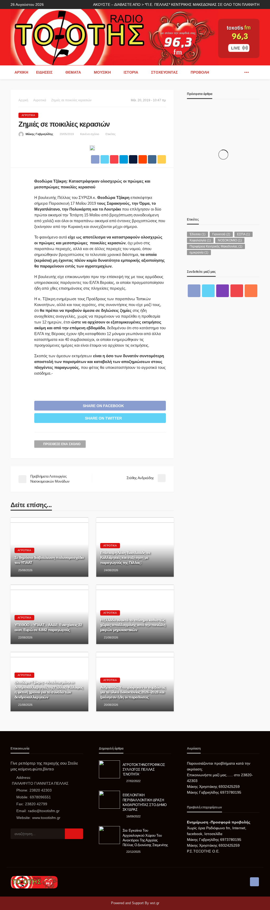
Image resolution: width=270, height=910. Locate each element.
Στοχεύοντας (164, 72)
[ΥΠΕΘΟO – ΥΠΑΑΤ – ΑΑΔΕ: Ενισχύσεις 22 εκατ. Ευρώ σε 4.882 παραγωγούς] (49, 614)
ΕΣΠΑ (243, 234)
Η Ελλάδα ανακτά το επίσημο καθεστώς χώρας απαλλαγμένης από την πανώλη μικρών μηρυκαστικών (132, 625)
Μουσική (102, 72)
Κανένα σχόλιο (89, 134)
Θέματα (73, 72)
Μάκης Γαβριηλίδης (39, 134)
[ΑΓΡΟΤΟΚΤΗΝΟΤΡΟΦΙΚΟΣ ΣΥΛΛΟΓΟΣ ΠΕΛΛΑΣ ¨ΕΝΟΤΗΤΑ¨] (109, 769)
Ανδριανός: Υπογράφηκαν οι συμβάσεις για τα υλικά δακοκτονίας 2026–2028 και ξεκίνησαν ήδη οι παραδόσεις (133, 692)
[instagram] (222, 291)
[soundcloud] (251, 291)
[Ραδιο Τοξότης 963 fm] (114, 36)
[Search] (254, 72)
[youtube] (237, 291)
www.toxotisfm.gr (46, 818)
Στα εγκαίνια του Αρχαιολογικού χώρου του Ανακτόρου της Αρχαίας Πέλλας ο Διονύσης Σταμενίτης (145, 837)
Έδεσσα (197, 234)
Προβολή (200, 72)
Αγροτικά (28, 115)
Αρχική (21, 72)
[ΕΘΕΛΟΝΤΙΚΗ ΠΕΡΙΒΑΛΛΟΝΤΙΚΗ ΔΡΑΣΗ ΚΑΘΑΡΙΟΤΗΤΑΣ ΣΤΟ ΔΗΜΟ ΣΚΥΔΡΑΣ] (109, 800)
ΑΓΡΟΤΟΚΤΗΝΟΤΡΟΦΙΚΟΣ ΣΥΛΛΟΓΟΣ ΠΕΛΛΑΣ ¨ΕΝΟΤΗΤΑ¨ (144, 769)
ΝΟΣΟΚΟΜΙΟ (230, 240)
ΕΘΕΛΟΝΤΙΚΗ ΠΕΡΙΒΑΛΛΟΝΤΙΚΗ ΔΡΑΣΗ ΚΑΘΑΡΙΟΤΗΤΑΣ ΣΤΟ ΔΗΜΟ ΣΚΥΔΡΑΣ (145, 802)
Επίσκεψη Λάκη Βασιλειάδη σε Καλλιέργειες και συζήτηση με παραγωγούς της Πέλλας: (125, 558)
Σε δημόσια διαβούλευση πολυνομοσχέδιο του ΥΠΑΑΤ (49, 560)
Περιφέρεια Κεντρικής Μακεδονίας (216, 246)
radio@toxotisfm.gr (44, 811)
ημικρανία (199, 252)
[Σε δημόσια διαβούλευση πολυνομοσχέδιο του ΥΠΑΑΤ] (49, 547)
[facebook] (239, 72)
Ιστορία (131, 72)
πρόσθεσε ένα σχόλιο (61, 444)
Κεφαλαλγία (200, 240)
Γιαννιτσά (221, 234)
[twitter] (208, 291)
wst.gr (154, 903)
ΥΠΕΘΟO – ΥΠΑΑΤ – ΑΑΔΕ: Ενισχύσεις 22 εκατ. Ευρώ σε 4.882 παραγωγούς (48, 627)
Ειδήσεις (44, 72)
